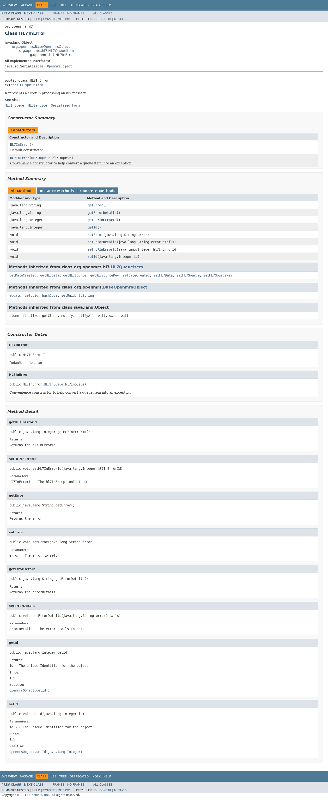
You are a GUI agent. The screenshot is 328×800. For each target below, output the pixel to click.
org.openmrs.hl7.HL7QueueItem (46, 51)
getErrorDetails (102, 213)
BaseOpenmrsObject (125, 287)
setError (95, 235)
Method (64, 19)
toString (86, 295)
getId (92, 227)
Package (26, 5)
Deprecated (79, 5)
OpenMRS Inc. (39, 795)
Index (96, 5)
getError (95, 205)
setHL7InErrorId (102, 249)
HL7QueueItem (31, 85)
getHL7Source (74, 275)
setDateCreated (136, 275)
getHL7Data (49, 275)
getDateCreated (22, 275)
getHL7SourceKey (104, 275)
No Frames (75, 13)
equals (15, 295)
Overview (9, 5)
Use (53, 5)
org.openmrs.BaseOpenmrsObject (41, 46)
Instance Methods (57, 191)
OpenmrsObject (59, 66)
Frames (58, 13)
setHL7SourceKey (217, 275)
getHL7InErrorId (102, 220)
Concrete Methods (97, 191)
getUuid (31, 295)
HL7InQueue (40, 158)
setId (92, 257)
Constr (49, 19)
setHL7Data (163, 275)
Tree (63, 5)
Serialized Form (65, 105)
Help (107, 5)
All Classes (103, 13)
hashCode (49, 295)
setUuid (68, 295)
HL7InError (19, 144)
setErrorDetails (102, 242)
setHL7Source (188, 275)
